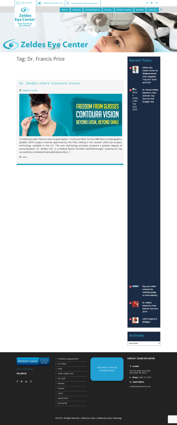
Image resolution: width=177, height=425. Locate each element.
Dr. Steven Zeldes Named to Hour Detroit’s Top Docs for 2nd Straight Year (150, 95)
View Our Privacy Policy (25, 369)
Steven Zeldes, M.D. (66, 374)
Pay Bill (108, 10)
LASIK (60, 393)
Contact (152, 10)
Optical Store (63, 398)
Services (76, 10)
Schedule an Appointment (68, 359)
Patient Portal (124, 10)
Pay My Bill (62, 403)
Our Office (62, 364)
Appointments (92, 10)
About (65, 10)
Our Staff (61, 379)
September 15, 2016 (30, 90)
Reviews (140, 10)
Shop (60, 369)
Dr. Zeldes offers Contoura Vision (49, 83)
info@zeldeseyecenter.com (140, 386)
